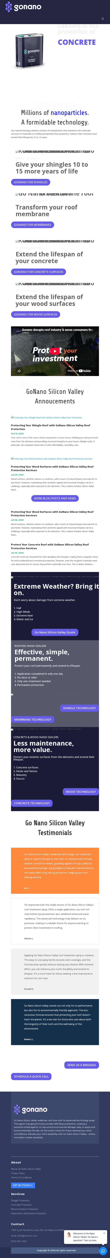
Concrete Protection (21, 1205)
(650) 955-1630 (18, 1241)
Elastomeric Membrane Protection (28, 1213)
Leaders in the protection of (78, 28)
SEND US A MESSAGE (81, 1065)
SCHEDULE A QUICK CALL (31, 1076)
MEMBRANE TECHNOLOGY (32, 719)
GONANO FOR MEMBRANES (32, 225)
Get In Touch (22, 1185)
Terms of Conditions (21, 1178)
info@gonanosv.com (27, 1235)
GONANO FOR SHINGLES (30, 182)
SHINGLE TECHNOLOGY (79, 708)
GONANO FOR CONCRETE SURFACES (38, 272)
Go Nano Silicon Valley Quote (55, 632)
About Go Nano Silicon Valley (26, 1169)
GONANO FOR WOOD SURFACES (35, 314)
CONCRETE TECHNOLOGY (32, 803)
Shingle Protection (20, 1200)
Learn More (69, 55)
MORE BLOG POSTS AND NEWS (55, 498)
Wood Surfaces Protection (24, 1209)
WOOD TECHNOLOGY (81, 792)
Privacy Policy (18, 1173)
